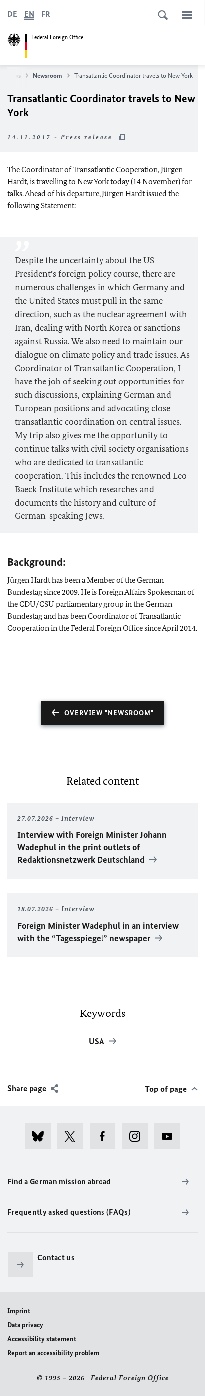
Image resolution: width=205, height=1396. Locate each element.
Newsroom (47, 75)
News (13, 75)
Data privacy (25, 1325)
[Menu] (187, 15)
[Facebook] (106, 1136)
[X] (73, 1136)
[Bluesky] (41, 1136)
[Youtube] (170, 1136)
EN (29, 14)
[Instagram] (138, 1136)
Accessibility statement (41, 1339)
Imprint (18, 1311)
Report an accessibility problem (53, 1353)
